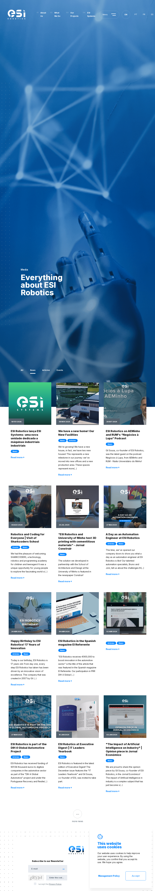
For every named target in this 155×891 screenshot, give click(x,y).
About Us (43, 14)
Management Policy (109, 876)
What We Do (57, 14)
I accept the (49, 884)
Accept (136, 875)
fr (144, 14)
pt (136, 14)
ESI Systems (91, 14)
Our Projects (74, 14)
